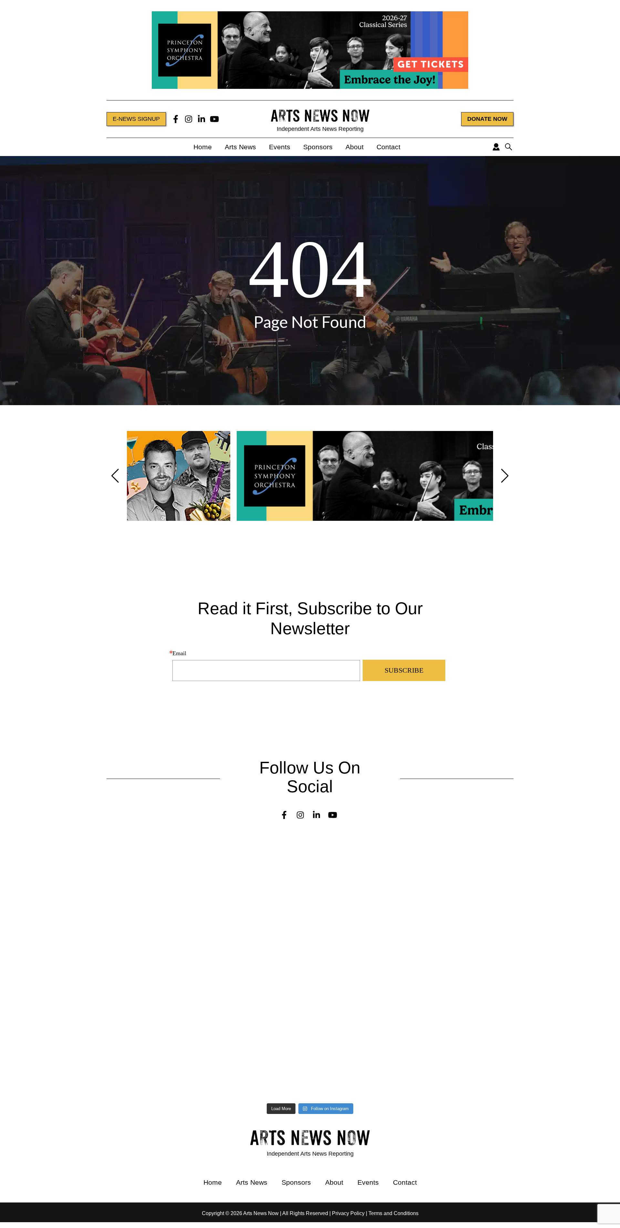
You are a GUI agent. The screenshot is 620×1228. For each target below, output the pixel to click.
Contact (388, 147)
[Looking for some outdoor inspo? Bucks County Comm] (388, 951)
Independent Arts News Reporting (320, 129)
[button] (115, 476)
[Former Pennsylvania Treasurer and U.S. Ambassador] (388, 902)
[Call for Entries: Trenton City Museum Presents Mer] (232, 858)
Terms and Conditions (393, 1213)
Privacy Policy (348, 1213)
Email (179, 653)
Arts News (240, 147)
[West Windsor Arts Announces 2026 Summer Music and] (232, 990)
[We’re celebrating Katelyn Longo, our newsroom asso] (76, 902)
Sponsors (318, 147)
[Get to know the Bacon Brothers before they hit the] (388, 1071)
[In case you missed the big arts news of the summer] (76, 992)
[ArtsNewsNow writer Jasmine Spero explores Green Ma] (232, 908)
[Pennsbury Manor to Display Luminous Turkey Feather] (232, 951)
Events (279, 147)
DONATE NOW (487, 119)
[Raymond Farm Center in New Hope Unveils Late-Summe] (388, 846)
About (355, 147)
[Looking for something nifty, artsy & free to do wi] (76, 1071)
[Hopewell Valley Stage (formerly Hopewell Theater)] (76, 849)
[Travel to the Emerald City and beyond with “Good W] (232, 1074)
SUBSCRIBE (404, 670)
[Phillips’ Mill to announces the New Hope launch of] (388, 1016)
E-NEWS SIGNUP (136, 119)
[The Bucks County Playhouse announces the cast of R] (76, 954)
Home (202, 147)
